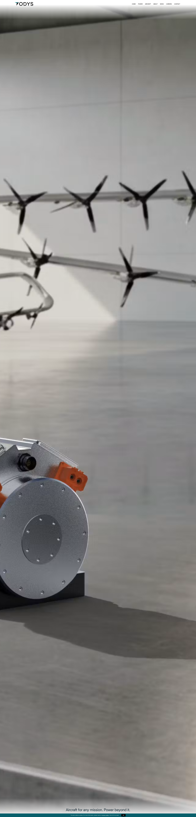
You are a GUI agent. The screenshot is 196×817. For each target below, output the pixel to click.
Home (134, 4)
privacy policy (105, 815)
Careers (169, 4)
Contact (177, 4)
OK (123, 815)
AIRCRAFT (148, 4)
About (155, 4)
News (162, 4)
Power (140, 4)
